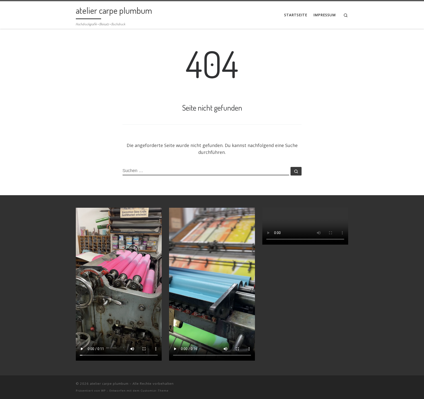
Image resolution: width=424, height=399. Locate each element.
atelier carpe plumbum (109, 383)
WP (103, 390)
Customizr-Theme (155, 390)
